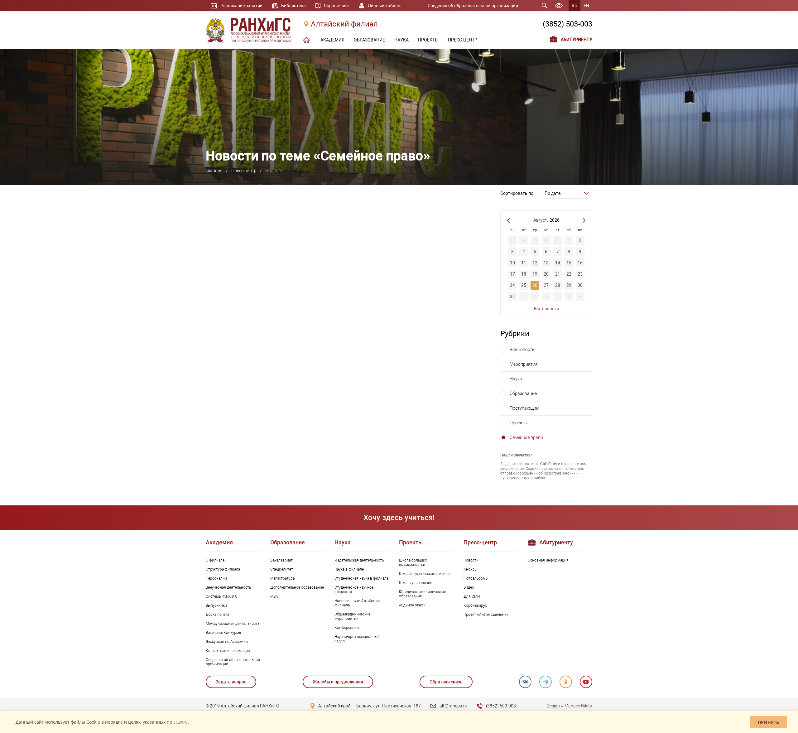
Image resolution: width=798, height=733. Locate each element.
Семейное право (526, 437)
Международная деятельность (232, 623)
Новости (471, 560)
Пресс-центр (244, 170)
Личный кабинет (385, 5)
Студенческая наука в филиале (361, 578)
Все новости (546, 308)
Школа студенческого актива (424, 573)
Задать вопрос (231, 681)
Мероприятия (524, 364)
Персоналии (216, 578)
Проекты (519, 422)
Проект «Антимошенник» (486, 614)
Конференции (346, 627)
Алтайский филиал (344, 24)
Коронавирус (475, 605)
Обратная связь (446, 681)
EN (586, 5)
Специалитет (281, 569)
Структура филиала (223, 569)
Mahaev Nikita (578, 705)
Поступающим (524, 408)
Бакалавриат (281, 560)
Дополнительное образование (297, 587)
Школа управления (415, 583)
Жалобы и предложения (338, 681)
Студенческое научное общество (353, 589)
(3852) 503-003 (567, 24)
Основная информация (548, 560)
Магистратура (282, 578)
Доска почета (217, 614)
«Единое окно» (412, 605)
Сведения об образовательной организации (473, 5)
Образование (523, 393)
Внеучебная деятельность (228, 587)
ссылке (180, 722)
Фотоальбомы (476, 578)
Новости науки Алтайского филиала (358, 603)
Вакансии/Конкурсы (223, 632)
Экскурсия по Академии (227, 641)
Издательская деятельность (359, 560)
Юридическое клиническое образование (422, 594)
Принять (768, 722)
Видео (469, 587)
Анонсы (470, 569)
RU (574, 5)
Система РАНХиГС (222, 596)
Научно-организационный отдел (357, 638)
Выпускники (216, 605)
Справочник (336, 5)
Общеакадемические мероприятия (352, 616)
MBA (274, 596)
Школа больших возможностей (413, 562)
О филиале (215, 560)
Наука (516, 378)
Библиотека (293, 5)
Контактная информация (228, 651)
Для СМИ (472, 596)
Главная (214, 170)
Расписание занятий (241, 5)
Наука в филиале (349, 569)
